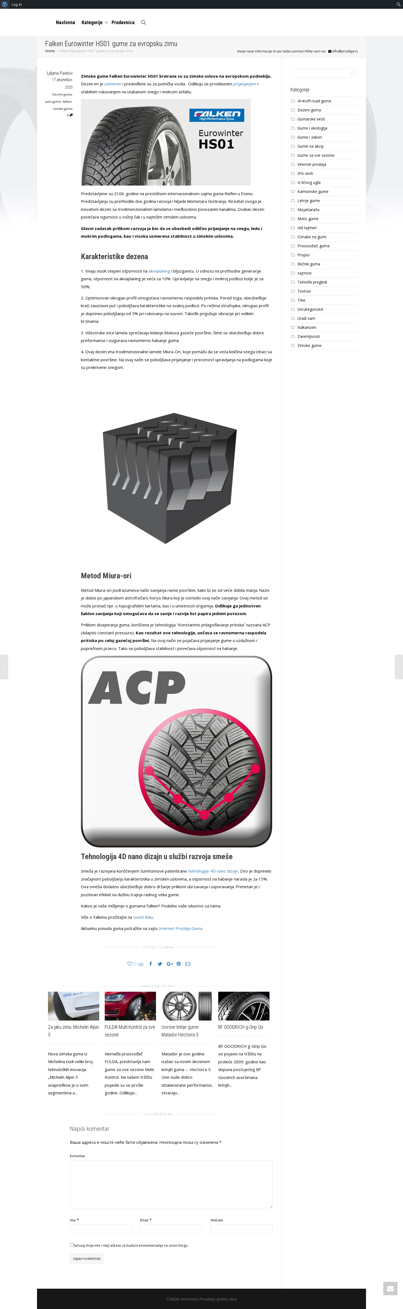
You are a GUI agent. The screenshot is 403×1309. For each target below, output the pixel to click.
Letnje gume (308, 200)
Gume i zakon (309, 137)
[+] (73, 1006)
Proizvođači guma (313, 245)
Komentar (77, 1156)
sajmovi (304, 273)
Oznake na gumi (311, 236)
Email (144, 1220)
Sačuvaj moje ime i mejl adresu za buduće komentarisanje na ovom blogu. (130, 1245)
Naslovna (65, 22)
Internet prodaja (311, 164)
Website (217, 1220)
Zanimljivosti (308, 336)
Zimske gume (309, 345)
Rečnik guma (308, 264)
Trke (301, 300)
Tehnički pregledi (312, 282)
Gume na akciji (310, 146)
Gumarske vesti (311, 119)
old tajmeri (307, 227)
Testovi (304, 291)
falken (67, 101)
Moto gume (308, 218)
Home (50, 51)
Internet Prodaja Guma (180, 928)
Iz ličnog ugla (308, 182)
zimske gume (63, 108)
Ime (73, 1220)
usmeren (112, 83)
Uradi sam (306, 318)
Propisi (303, 254)
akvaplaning (159, 271)
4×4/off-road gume (314, 100)
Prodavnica (123, 22)
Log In (17, 4)
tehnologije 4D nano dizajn (213, 871)
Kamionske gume (312, 191)
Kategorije (93, 22)
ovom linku (143, 917)
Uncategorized (310, 309)
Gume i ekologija (312, 128)
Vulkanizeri (306, 327)
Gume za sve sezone (315, 155)
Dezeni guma (62, 94)
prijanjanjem (244, 83)
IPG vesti (305, 173)
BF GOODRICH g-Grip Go (240, 1027)
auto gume (53, 101)
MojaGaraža (308, 209)
